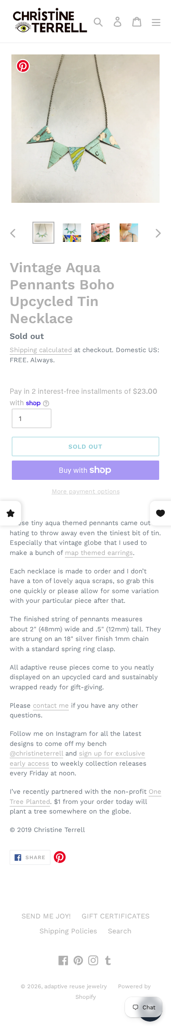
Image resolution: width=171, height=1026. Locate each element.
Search (120, 931)
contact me (51, 705)
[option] (43, 233)
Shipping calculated (41, 350)
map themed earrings (99, 553)
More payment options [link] (86, 491)
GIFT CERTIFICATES (116, 916)
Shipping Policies (68, 931)
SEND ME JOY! (46, 916)
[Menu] (156, 21)
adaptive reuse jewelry (75, 986)
